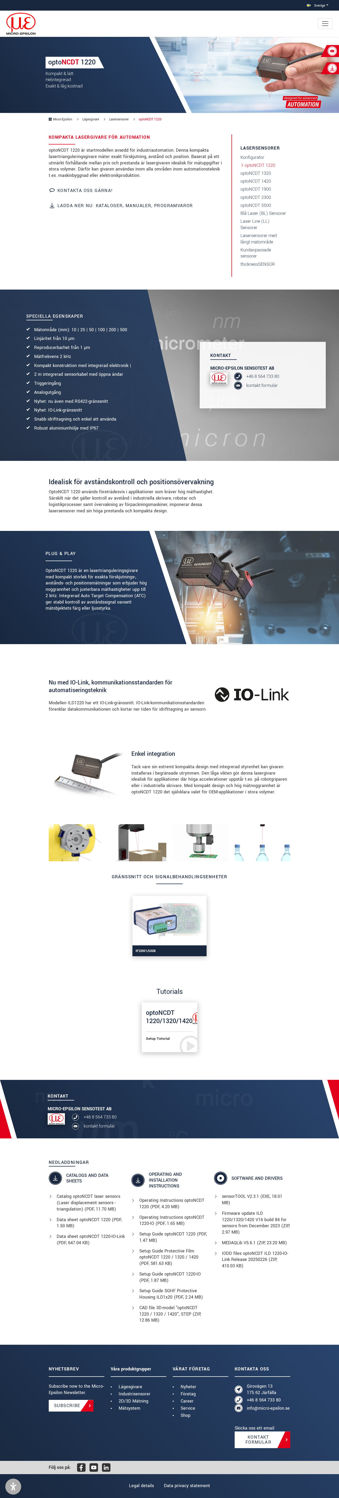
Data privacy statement (187, 1486)
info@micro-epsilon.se (268, 1408)
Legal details (141, 1486)
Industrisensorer (134, 1394)
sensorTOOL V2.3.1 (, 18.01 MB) (252, 1199)
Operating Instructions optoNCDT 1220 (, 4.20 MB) (171, 1203)
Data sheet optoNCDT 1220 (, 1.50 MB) (89, 1223)
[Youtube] (94, 1467)
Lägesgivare (130, 1387)
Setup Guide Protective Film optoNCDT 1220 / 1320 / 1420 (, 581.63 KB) (168, 1257)
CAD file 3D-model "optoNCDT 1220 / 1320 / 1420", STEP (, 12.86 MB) (170, 1314)
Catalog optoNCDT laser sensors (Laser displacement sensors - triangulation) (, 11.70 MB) (88, 1202)
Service (188, 1408)
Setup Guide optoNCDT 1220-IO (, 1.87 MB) (170, 1277)
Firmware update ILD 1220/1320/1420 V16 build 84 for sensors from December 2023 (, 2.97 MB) (256, 1222)
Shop (185, 1415)
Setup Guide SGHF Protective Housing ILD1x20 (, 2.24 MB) (171, 1294)
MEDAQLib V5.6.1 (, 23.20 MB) (254, 1243)
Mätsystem (129, 1408)
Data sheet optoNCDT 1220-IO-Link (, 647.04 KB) (91, 1239)
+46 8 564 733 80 (262, 376)
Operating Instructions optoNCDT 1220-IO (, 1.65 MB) (171, 1220)
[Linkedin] (106, 1467)
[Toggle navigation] (325, 23)
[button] (13, 1487)
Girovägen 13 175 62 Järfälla (261, 1389)
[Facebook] (81, 1467)
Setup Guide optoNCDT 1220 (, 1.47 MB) (173, 1237)
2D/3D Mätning (133, 1401)
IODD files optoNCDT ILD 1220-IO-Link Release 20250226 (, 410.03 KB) (255, 1259)
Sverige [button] (319, 5)
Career (187, 1401)
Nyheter (188, 1387)
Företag (188, 1394)
